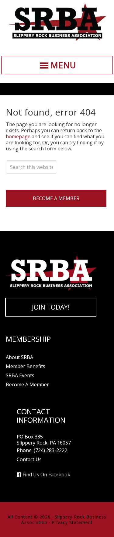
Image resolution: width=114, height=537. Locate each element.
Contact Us (29, 459)
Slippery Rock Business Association (57, 22)
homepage (18, 136)
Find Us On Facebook (46, 474)
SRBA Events (20, 375)
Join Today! (51, 307)
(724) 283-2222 (50, 450)
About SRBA (19, 357)
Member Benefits (25, 366)
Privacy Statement (72, 522)
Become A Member (56, 198)
